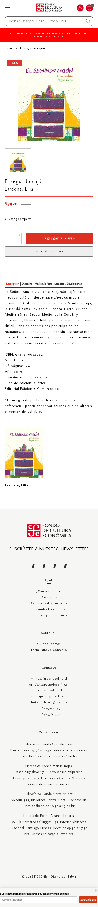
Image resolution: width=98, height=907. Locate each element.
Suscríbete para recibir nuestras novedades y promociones (34, 894)
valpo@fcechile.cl (49, 690)
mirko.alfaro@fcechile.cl (49, 679)
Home (9, 48)
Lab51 (72, 876)
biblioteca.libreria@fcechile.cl (49, 702)
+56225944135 (49, 708)
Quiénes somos (49, 644)
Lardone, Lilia (19, 189)
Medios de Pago (43, 283)
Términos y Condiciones (49, 615)
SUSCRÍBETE (88, 899)
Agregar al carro (59, 238)
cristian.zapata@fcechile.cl (49, 684)
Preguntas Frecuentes (49, 609)
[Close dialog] (95, 890)
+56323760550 (49, 714)
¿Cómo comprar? (49, 591)
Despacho (27, 283)
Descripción (12, 283)
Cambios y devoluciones (49, 603)
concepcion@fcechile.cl (49, 696)
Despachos (49, 597)
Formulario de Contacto (49, 650)
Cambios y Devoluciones (68, 283)
